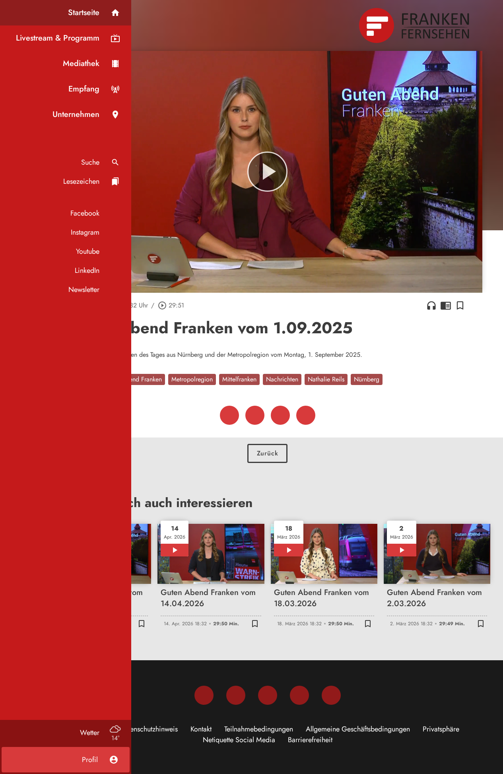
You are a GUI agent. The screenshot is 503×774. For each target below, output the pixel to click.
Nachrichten (282, 379)
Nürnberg (366, 379)
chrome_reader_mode (445, 305)
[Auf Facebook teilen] (229, 415)
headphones (431, 305)
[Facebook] (204, 695)
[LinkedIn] (299, 695)
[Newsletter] (331, 695)
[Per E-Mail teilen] (305, 415)
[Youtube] (267, 695)
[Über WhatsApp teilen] (280, 415)
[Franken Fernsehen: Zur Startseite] (415, 25)
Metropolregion (192, 379)
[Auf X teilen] (254, 415)
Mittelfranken (239, 379)
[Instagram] (235, 695)
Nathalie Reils (326, 379)
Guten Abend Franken (132, 379)
